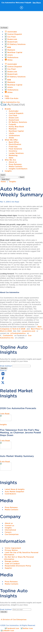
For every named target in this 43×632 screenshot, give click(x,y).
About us (13, 162)
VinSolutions (14, 135)
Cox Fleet (13, 115)
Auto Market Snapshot (14, 491)
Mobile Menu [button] (5, 179)
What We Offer (11, 140)
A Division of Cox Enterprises (13, 619)
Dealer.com (13, 118)
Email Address (6, 366)
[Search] (9, 177)
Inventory (13, 151)
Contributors (10, 494)
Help (7, 96)
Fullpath (12, 124)
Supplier (8, 568)
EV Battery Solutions (18, 122)
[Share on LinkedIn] (3, 375)
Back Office (14, 142)
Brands (8, 109)
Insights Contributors (18, 169)
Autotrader (13, 111)
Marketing (13, 155)
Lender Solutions (16, 153)
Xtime (11, 138)
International (10, 530)
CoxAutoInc (8, 335)
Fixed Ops (13, 146)
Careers (8, 532)
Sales (11, 158)
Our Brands (4, 27)
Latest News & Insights (14, 489)
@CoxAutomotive (18, 333)
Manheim (12, 129)
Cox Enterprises (12, 534)
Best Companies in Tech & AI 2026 (21, 328)
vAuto (11, 133)
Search (22, 177)
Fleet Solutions (15, 149)
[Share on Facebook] (3, 379)
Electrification (15, 144)
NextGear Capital (16, 131)
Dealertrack (14, 120)
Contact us (9, 525)
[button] (3, 175)
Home (3, 181)
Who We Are (10, 160)
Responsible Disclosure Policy (18, 566)
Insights (8, 171)
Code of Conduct (12, 563)
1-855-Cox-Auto (11, 98)
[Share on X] (2, 383)
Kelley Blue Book (16, 126)
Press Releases (15, 164)
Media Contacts (15, 166)
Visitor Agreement (13, 548)
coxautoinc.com (28, 331)
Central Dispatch (16, 113)
